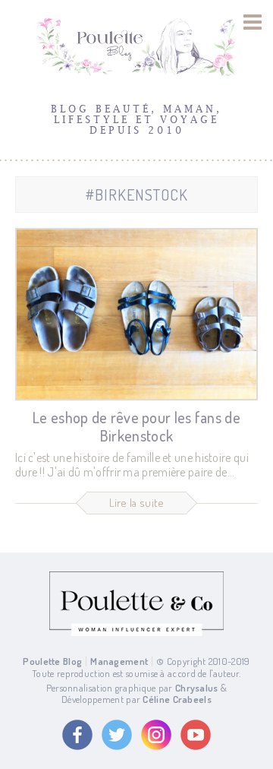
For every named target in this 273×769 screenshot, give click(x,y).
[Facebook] (77, 735)
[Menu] (252, 22)
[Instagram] (156, 735)
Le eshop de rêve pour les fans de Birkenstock (136, 426)
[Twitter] (117, 735)
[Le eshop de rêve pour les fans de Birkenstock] (136, 314)
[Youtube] (195, 735)
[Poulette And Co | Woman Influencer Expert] (136, 632)
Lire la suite (137, 502)
